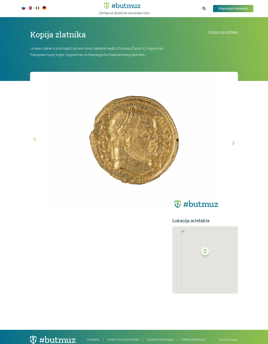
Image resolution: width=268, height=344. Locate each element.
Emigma (233, 339)
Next (230, 140)
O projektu (93, 339)
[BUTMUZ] (122, 5)
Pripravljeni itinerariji (233, 8)
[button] (205, 252)
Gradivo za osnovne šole (123, 339)
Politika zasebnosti (193, 339)
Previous (37, 142)
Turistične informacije (160, 339)
